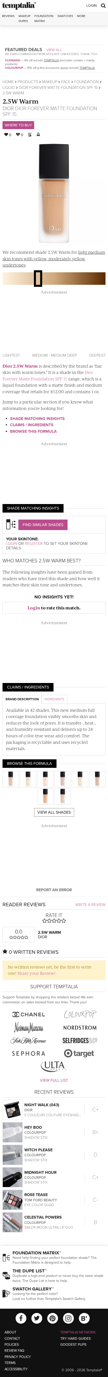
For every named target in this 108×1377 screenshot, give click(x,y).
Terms (10, 1363)
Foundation (86, 81)
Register (34, 543)
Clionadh (12, 60)
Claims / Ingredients (31, 424)
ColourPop (14, 68)
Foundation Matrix (43, 18)
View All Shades (54, 812)
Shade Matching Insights (37, 418)
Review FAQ (14, 1350)
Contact (12, 1338)
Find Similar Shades (43, 524)
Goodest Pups (73, 1344)
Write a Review (90, 904)
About (10, 1332)
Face (65, 81)
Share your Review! (36, 973)
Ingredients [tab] (54, 699)
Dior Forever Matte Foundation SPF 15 (58, 87)
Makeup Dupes (24, 18)
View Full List (54, 1080)
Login (91, 6)
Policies (12, 1344)
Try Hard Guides (75, 1338)
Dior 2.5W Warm (20, 366)
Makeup (49, 81)
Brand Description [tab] (22, 699)
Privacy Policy (18, 1357)
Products (28, 81)
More (81, 16)
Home (8, 81)
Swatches (65, 16)
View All (54, 50)
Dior (8, 109)
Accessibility (16, 1369)
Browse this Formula (33, 431)
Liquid (9, 87)
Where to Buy (18, 125)
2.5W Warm (20, 101)
